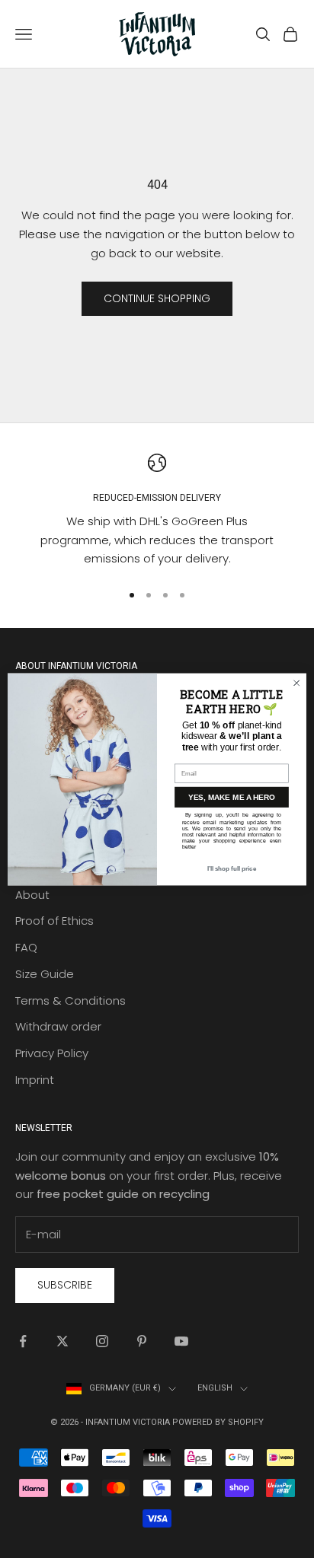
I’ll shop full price (231, 868)
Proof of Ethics (54, 921)
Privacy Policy (51, 1053)
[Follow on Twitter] (62, 1341)
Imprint (34, 1080)
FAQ (26, 947)
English (214, 1388)
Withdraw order (58, 1026)
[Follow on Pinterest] (141, 1341)
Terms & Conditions (70, 1000)
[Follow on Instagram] (102, 1341)
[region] (157, 511)
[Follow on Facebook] (22, 1341)
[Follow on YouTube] (181, 1341)
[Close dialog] (296, 683)
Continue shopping (157, 298)
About (32, 895)
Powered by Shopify (218, 1422)
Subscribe (64, 1284)
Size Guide (44, 974)
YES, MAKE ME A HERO (231, 796)
